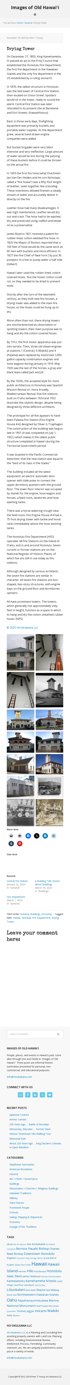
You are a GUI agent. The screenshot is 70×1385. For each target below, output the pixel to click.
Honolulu (54, 1271)
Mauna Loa (43, 1290)
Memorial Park (18, 1138)
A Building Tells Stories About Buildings (47, 882)
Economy (46, 914)
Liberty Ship (39, 1285)
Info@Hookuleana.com (19, 1076)
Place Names (17, 1202)
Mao (28, 1290)
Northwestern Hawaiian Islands (38, 1294)
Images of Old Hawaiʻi (35, 7)
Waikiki (53, 1310)
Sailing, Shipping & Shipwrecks (26, 1217)
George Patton (36, 1258)
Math (33, 1290)
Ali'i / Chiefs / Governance (24, 1178)
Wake (9, 1315)
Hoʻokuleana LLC (16, 1332)
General (24, 914)
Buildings (35, 914)
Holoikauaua (40, 1271)
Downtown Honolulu (39, 1253)
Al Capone (21, 1244)
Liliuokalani (16, 1289)
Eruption (11, 1258)
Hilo (30, 1270)
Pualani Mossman (50, 1306)
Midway (55, 1290)
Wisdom (16, 1315)
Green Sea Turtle (23, 1264)
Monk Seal (12, 1294)
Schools (14, 1212)
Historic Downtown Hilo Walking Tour (30, 1133)
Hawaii (16, 917)
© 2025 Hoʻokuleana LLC (22, 627)
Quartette (11, 1311)
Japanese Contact (19, 1114)
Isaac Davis (14, 1276)
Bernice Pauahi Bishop (32, 1249)
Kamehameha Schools (41, 1281)
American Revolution (21, 1169)
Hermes (22, 1271)
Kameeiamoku (16, 1281)
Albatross (11, 1244)
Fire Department (16, 896)
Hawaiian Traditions (20, 1193)
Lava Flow (18, 1285)
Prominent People (19, 1207)
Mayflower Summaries (22, 1164)
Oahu (12, 1300)
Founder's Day (23, 1258)
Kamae (44, 1276)
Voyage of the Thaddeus (23, 1226)
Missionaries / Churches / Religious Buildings (34, 1188)
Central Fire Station (17, 881)
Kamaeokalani (54, 1276)
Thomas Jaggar (25, 1311)
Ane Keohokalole (36, 1244)
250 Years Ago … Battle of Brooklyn (29, 1124)
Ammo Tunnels (18, 1119)
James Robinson (32, 1276)
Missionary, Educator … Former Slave (30, 1129)
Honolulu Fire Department (36, 917)
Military (14, 1198)
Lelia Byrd (29, 1285)
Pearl (38, 1306)
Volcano (41, 1311)
